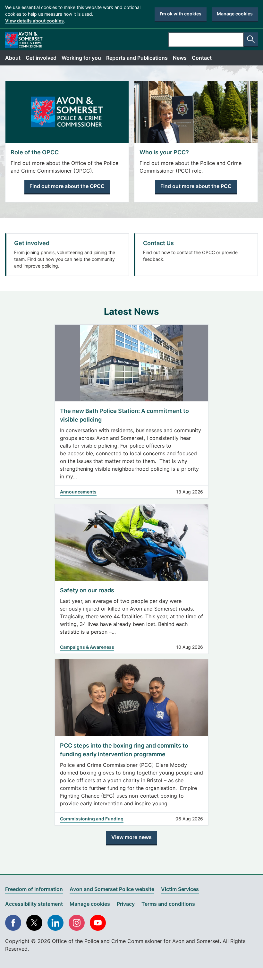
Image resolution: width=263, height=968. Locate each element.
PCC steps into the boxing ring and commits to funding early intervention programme (124, 750)
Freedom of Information (34, 889)
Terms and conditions (168, 904)
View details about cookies (34, 20)
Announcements (78, 491)
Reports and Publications (137, 58)
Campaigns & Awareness (87, 647)
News (180, 58)
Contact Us (158, 243)
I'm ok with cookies (180, 13)
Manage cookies (235, 13)
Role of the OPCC (35, 152)
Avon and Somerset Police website (112, 889)
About (13, 58)
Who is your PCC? (164, 152)
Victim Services (180, 889)
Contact (202, 58)
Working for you (81, 58)
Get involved (41, 58)
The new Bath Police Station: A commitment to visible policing (124, 415)
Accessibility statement (34, 904)
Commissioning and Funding (91, 818)
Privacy (126, 904)
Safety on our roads (87, 590)
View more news (131, 837)
